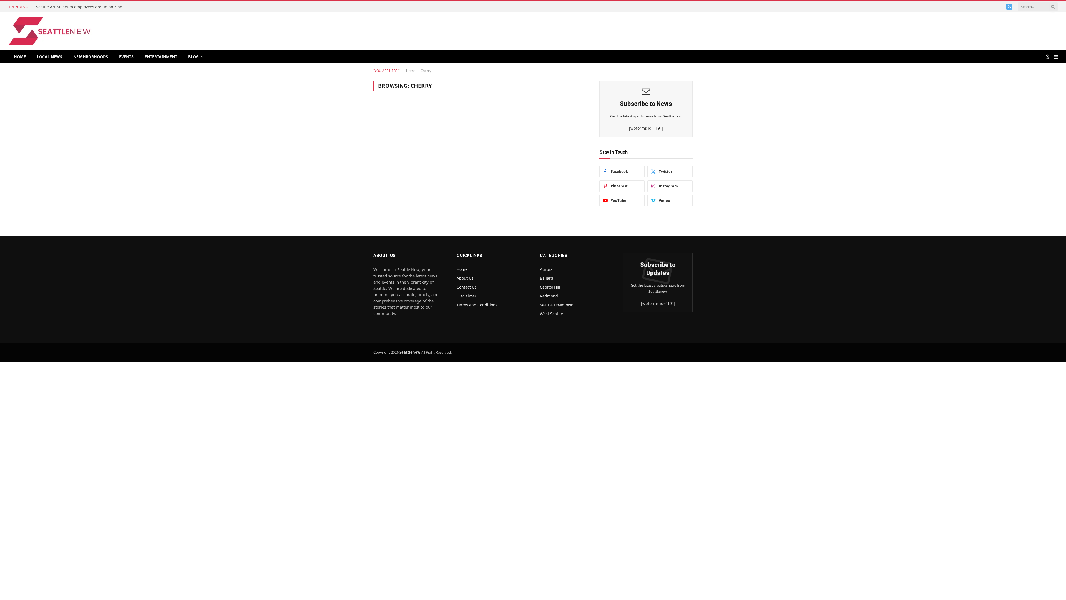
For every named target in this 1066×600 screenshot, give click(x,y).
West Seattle (551, 313)
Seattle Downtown (557, 305)
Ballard (546, 278)
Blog (193, 56)
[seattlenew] (50, 31)
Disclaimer (466, 296)
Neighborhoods (90, 56)
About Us (465, 278)
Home (20, 56)
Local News (49, 56)
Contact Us (467, 287)
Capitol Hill (550, 287)
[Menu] (1056, 57)
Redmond (549, 296)
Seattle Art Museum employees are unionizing (80, 6)
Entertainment (161, 56)
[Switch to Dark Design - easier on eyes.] (1047, 56)
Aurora (546, 269)
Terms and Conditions (477, 305)
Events (126, 56)
